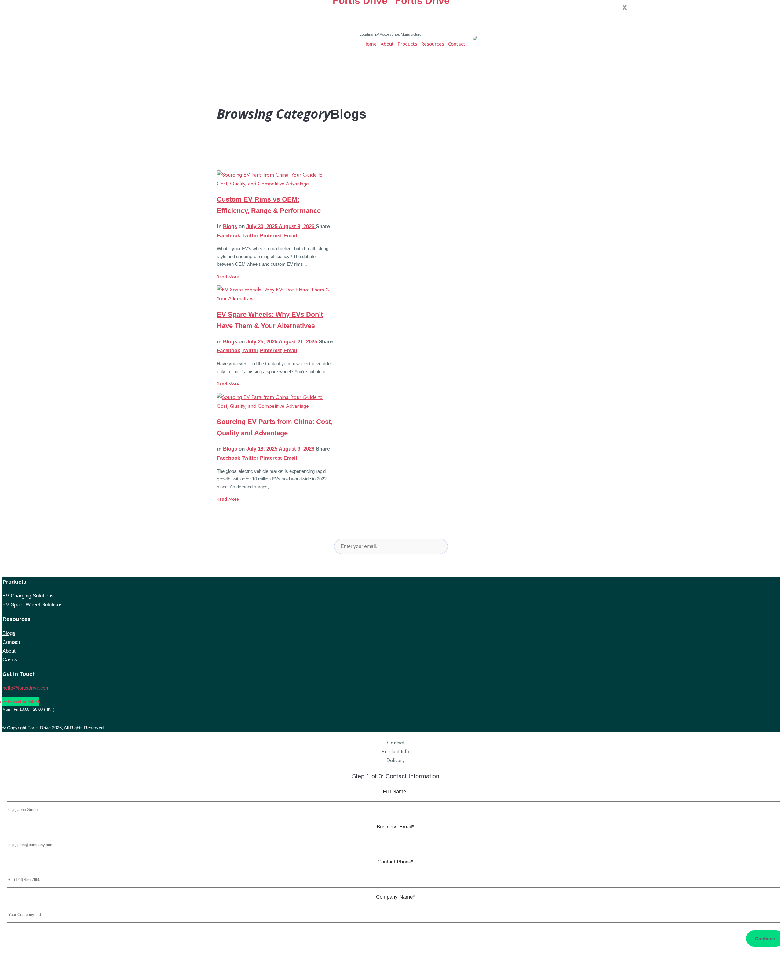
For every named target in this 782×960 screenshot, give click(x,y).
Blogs (230, 226)
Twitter (250, 236)
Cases (9, 660)
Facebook (228, 236)
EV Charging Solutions (28, 596)
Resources (432, 44)
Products (407, 44)
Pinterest (271, 236)
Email (290, 236)
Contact (456, 44)
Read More (228, 276)
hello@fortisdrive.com (25, 688)
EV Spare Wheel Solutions (32, 605)
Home (370, 44)
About (387, 44)
